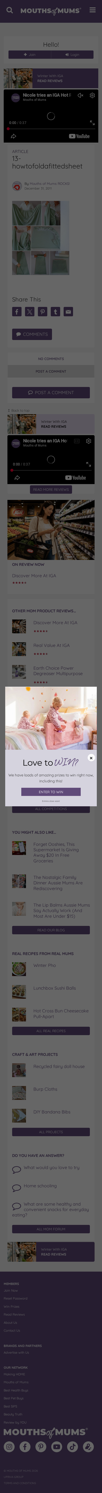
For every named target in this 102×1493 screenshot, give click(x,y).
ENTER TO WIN (51, 792)
